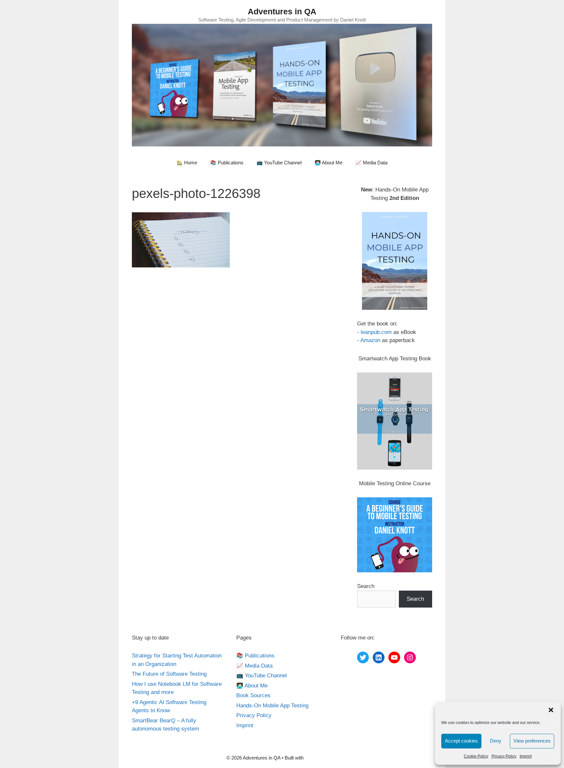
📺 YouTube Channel (279, 162)
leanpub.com (376, 332)
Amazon (370, 340)
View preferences (532, 741)
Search (365, 586)
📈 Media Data (371, 162)
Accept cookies (461, 741)
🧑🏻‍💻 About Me (328, 162)
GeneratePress (321, 757)
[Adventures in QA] (282, 85)
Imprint (526, 756)
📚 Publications (226, 162)
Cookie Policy (476, 756)
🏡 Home (187, 162)
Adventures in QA (282, 11)
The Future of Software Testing (169, 674)
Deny (495, 741)
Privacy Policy (504, 756)
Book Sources (253, 695)
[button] (551, 710)
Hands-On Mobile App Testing (272, 705)
